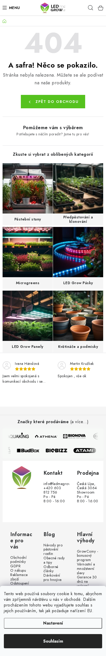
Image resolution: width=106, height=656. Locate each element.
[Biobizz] (59, 450)
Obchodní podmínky (18, 559)
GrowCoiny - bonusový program (87, 555)
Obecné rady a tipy (54, 560)
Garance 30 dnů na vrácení (87, 581)
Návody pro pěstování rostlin (53, 549)
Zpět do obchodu (57, 101)
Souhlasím (53, 641)
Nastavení (53, 623)
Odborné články (50, 569)
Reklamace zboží (19, 577)
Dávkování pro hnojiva (52, 577)
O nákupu (18, 570)
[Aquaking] (18, 436)
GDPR (15, 566)
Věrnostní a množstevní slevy (86, 568)
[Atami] (87, 450)
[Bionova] (74, 436)
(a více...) (79, 421)
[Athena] (46, 436)
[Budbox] (30, 450)
